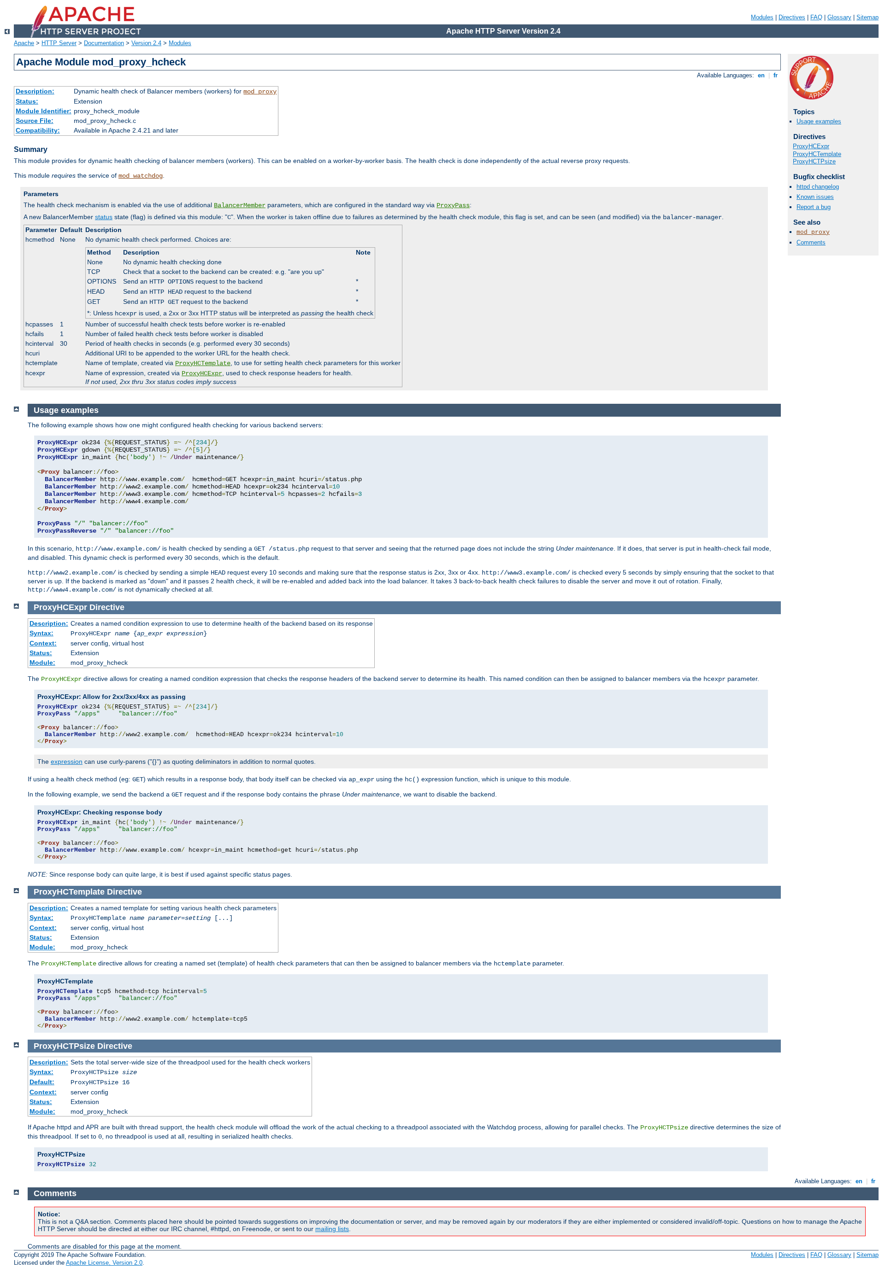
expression (67, 761)
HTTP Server (59, 43)
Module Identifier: (43, 111)
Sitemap (867, 17)
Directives (792, 17)
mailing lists (332, 1228)
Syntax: (41, 633)
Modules (762, 17)
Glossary (839, 17)
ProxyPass (453, 205)
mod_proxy (260, 91)
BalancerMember (240, 205)
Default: (42, 1082)
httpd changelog (817, 186)
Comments (811, 242)
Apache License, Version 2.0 (104, 1262)
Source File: (34, 120)
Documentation (104, 43)
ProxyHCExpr (202, 373)
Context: (43, 643)
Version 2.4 (146, 43)
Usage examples (818, 121)
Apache (24, 43)
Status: (27, 101)
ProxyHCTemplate (202, 363)
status (103, 217)
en (761, 75)
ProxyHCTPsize (814, 161)
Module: (42, 662)
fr (775, 75)
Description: (35, 91)
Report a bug (813, 206)
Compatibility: (38, 130)
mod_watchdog (140, 176)
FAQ (816, 17)
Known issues (815, 196)
